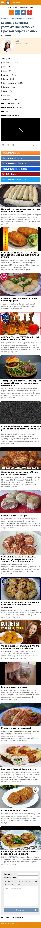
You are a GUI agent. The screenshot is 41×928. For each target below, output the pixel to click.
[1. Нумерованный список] (26, 881)
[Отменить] (5, 881)
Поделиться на (14, 168)
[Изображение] (36, 881)
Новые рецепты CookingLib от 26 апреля (17, 18)
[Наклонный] (16, 881)
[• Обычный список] (22, 881)
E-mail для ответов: (10, 877)
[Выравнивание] (19, 884)
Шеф (17, 41)
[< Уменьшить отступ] (29, 881)
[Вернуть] (9, 881)
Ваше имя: (7, 874)
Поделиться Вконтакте (14, 158)
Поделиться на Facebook (15, 163)
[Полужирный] (12, 881)
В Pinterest (11, 174)
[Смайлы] (22, 884)
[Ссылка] (12, 884)
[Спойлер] (16, 884)
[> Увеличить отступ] (32, 881)
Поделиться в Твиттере (14, 179)
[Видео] (5, 884)
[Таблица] (9, 884)
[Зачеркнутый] (19, 881)
